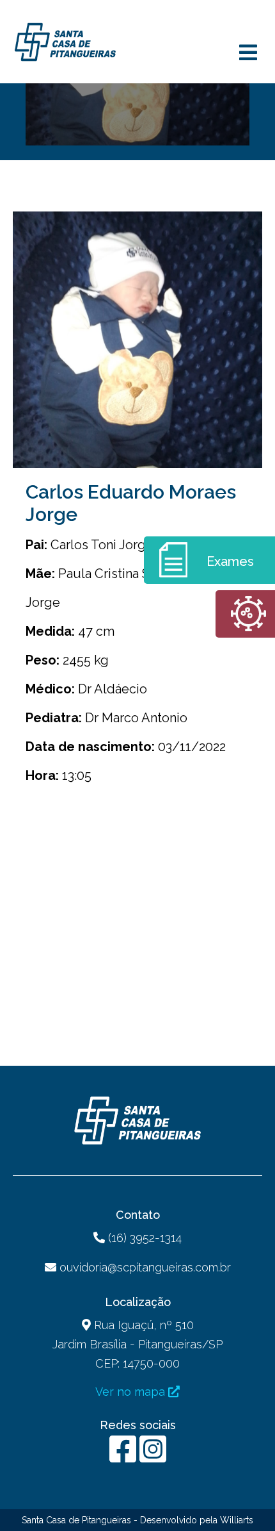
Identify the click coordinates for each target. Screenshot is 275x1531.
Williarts (236, 1520)
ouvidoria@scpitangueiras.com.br (145, 1267)
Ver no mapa (131, 1391)
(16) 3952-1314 (143, 1238)
